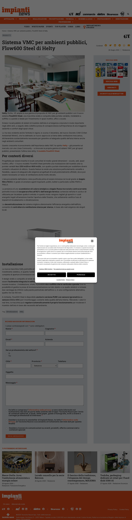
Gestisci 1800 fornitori (45, 269)
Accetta (52, 275)
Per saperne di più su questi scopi (64, 269)
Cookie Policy (61, 279)
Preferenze (81, 275)
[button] (92, 241)
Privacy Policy (70, 279)
